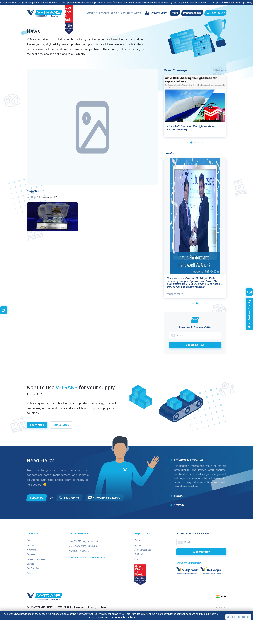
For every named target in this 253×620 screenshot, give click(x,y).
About (91, 12)
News (137, 12)
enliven (222, 607)
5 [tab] (202, 142)
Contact (125, 12)
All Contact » (97, 557)
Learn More (37, 424)
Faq (136, 559)
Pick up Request (143, 549)
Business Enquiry (36, 559)
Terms (104, 607)
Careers (31, 554)
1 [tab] (187, 142)
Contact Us (33, 568)
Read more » (175, 293)
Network (31, 549)
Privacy (92, 607)
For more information (122, 617)
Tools (114, 12)
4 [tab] (199, 142)
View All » (220, 70)
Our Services (61, 424)
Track (137, 540)
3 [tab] (195, 142)
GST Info (139, 554)
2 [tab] (191, 142)
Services (104, 12)
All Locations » (77, 557)
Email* (201, 542)
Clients (30, 563)
